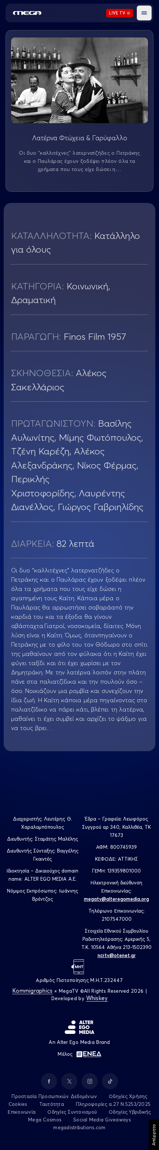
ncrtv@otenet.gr (117, 955)
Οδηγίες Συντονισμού (72, 1112)
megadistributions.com (79, 1127)
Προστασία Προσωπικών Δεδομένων (54, 1096)
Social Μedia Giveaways (102, 1120)
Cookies (18, 1104)
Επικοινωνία (21, 1112)
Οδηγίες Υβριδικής (130, 1112)
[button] (144, 13)
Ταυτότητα (51, 1104)
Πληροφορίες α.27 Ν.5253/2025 (113, 1104)
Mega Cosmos (44, 1120)
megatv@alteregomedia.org (116, 899)
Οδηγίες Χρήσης (128, 1096)
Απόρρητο (153, 1135)
